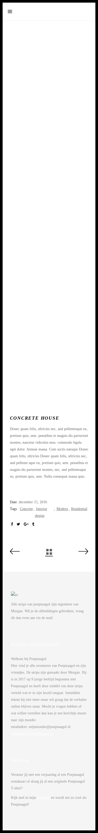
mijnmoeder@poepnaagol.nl (32, 734)
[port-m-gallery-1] (49, 217)
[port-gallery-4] (49, 376)
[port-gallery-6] (49, 59)
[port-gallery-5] (49, 123)
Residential (79, 509)
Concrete (26, 509)
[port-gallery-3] (49, 312)
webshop (43, 798)
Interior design (41, 512)
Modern (62, 509)
